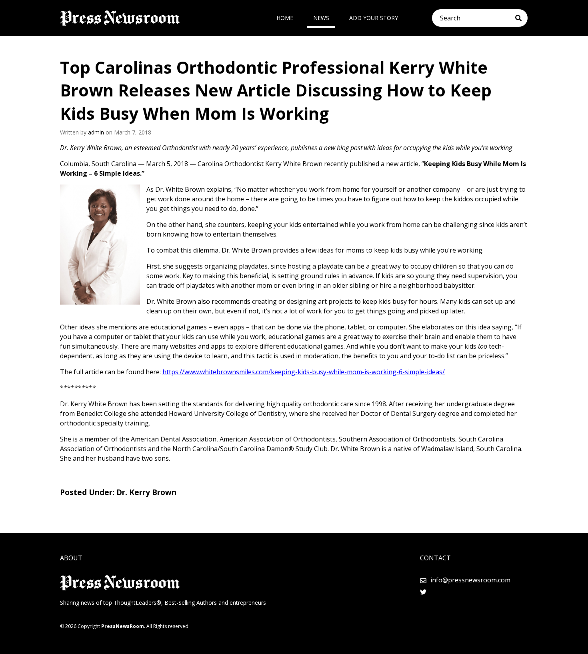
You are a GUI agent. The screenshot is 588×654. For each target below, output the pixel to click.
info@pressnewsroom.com (470, 580)
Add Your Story (373, 18)
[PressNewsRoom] (120, 18)
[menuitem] (284, 18)
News (321, 18)
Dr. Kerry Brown (146, 492)
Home (284, 18)
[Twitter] (423, 592)
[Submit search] (521, 18)
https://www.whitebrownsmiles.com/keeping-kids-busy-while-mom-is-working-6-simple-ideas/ (303, 371)
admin (96, 132)
